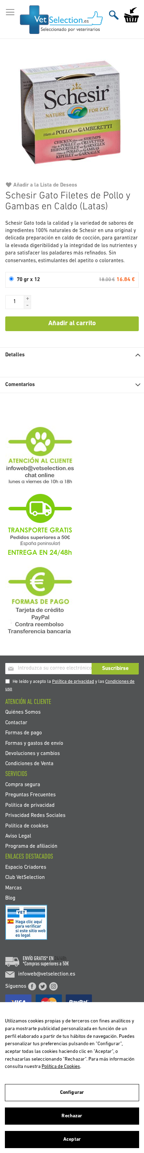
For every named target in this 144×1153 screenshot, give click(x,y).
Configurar (72, 1092)
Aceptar (72, 1139)
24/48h (60, 959)
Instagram (53, 986)
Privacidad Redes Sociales (35, 815)
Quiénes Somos (23, 712)
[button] (27, 298)
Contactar (16, 722)
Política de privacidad (73, 681)
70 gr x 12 (28, 279)
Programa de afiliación (31, 846)
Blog (10, 898)
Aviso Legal (18, 836)
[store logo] (61, 19)
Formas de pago (23, 733)
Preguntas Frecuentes (30, 795)
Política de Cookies (61, 1066)
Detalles (15, 355)
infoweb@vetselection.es (46, 974)
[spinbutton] (14, 302)
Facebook (32, 986)
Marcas (13, 887)
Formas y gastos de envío (34, 743)
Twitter (42, 986)
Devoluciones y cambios (32, 753)
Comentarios (20, 384)
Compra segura (22, 784)
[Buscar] (114, 15)
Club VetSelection (25, 877)
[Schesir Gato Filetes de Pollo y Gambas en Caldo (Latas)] (72, 113)
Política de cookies (26, 826)
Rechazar (72, 1116)
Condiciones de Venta (29, 764)
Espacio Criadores (25, 867)
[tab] (72, 355)
